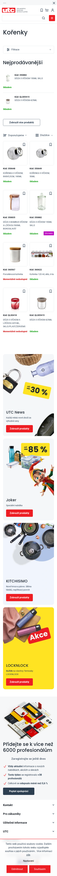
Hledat (43, 18)
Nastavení (28, 860)
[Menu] (52, 18)
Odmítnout (17, 869)
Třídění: (16, 135)
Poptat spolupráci (18, 791)
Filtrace (15, 49)
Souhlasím (40, 869)
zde (28, 854)
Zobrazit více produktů (21, 122)
